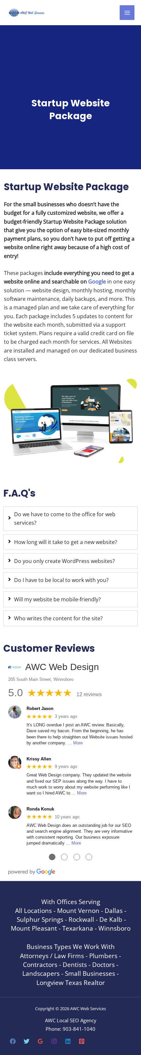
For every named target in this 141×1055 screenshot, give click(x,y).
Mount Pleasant (34, 928)
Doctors (103, 964)
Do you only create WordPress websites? (64, 561)
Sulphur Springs (40, 919)
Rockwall (81, 919)
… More (75, 742)
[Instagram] (54, 1041)
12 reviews (89, 694)
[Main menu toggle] (127, 12)
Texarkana (77, 928)
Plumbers (103, 956)
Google (97, 281)
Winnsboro (114, 928)
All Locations (33, 910)
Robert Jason (40, 708)
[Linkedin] (68, 1041)
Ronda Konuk (40, 809)
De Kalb (110, 919)
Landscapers (41, 973)
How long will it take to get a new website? (65, 542)
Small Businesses (90, 973)
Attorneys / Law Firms (52, 956)
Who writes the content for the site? (58, 618)
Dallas (114, 910)
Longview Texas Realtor (70, 982)
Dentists (75, 964)
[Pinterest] (82, 1041)
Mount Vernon (78, 910)
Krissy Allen (39, 758)
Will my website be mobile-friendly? (57, 599)
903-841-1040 (79, 1029)
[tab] (70, 519)
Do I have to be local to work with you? (61, 580)
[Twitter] (27, 1041)
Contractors (40, 964)
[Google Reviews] (40, 1041)
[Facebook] (13, 1041)
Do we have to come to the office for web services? (64, 518)
